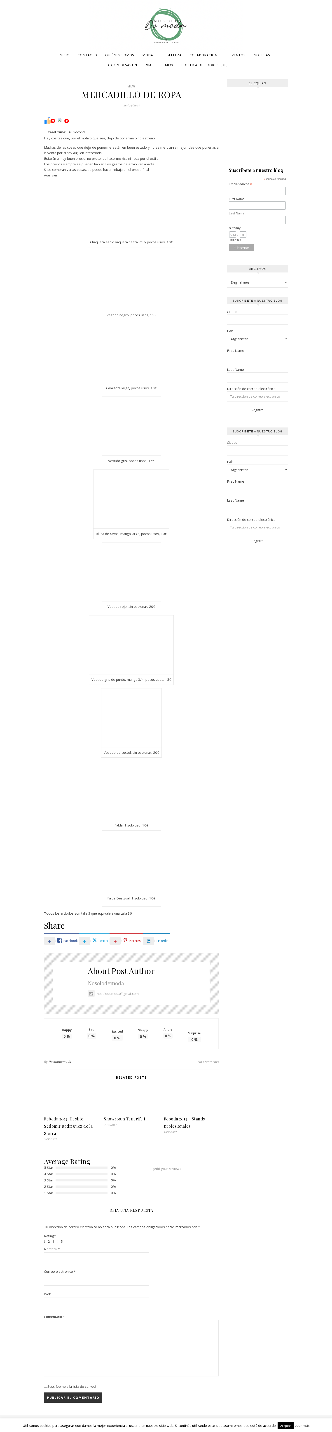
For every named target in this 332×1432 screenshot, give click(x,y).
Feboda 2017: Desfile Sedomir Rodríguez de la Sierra (68, 1126)
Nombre (52, 1249)
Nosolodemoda (106, 983)
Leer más (302, 1425)
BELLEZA (174, 55)
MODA (147, 55)
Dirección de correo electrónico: (251, 388)
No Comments (208, 1061)
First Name (237, 199)
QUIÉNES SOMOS (119, 55)
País (230, 331)
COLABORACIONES (206, 55)
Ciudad (232, 311)
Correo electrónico (60, 1271)
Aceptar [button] (285, 1426)
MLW (169, 65)
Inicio (64, 55)
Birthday (235, 228)
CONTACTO (87, 55)
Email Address (240, 184)
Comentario (54, 1316)
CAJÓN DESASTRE (123, 65)
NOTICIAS (262, 55)
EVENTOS (237, 55)
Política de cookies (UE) (204, 65)
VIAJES (151, 65)
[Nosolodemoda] (166, 25)
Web (47, 1294)
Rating (50, 1236)
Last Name (236, 213)
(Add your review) (167, 1168)
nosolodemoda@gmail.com (118, 993)
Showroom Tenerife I (124, 1119)
